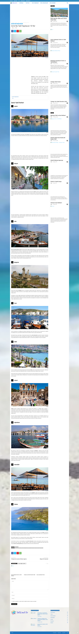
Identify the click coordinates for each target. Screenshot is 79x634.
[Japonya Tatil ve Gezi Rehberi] (59, 123)
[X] (15, 31)
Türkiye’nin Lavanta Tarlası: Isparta (19, 559)
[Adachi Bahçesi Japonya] (59, 168)
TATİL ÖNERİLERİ (35, 2)
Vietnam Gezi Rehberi (56, 203)
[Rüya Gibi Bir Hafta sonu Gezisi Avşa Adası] (59, 12)
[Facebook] (12, 31)
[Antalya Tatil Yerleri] (59, 75)
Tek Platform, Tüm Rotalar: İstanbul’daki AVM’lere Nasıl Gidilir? (42, 613)
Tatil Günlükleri (52, 615)
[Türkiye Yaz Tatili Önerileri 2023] (30, 569)
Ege (18, 22)
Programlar (28, 0)
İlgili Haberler (14, 563)
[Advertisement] (29, 13)
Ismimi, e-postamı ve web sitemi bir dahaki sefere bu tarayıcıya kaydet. (24, 601)
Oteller (11, 0)
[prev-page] (46, 563)
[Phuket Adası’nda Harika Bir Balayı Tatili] (59, 147)
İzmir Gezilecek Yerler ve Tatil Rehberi (16, 575)
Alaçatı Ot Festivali (44, 559)
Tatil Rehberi (52, 617)
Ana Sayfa (12, 22)
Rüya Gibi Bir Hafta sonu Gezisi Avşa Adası (59, 19)
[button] (67, 3)
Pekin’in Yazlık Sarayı (56, 181)
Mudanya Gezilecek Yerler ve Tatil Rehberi (58, 61)
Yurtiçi (21, 23)
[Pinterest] (18, 31)
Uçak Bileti (15, 0)
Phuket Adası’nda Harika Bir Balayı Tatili (58, 138)
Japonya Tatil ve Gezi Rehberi (58, 115)
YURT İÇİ (27, 2)
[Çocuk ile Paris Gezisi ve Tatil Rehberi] (34, 626)
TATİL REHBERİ (52, 2)
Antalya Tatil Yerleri (56, 82)
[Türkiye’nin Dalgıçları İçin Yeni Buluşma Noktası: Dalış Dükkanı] (34, 620)
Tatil (51, 21)
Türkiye (16, 22)
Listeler (18, 23)
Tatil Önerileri (52, 612)
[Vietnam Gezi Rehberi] (59, 211)
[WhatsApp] (20, 31)
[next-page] (47, 563)
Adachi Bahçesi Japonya (57, 160)
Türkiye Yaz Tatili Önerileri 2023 (29, 574)
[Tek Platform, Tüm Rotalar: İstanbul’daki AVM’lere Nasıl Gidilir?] (34, 614)
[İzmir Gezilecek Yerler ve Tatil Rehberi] (17, 569)
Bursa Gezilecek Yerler (41, 574)
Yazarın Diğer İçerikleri (21, 563)
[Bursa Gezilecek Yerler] (42, 569)
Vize (19, 0)
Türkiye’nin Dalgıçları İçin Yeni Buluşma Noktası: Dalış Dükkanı (42, 619)
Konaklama (23, 0)
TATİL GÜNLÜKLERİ (44, 2)
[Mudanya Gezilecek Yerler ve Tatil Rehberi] (59, 54)
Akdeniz (51, 622)
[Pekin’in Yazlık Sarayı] (59, 190)
